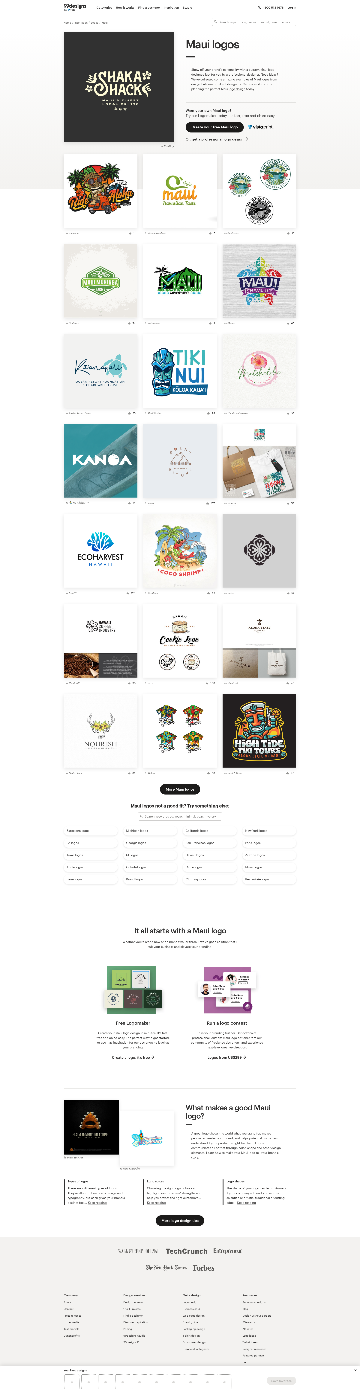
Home (68, 22)
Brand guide (190, 1322)
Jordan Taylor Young (80, 412)
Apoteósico (233, 232)
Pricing (127, 1328)
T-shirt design (191, 1335)
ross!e (151, 502)
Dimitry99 (74, 682)
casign (231, 592)
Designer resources (254, 1348)
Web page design (194, 1315)
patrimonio (154, 322)
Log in (291, 7)
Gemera (232, 502)
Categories (104, 7)
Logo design (190, 1302)
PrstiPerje (169, 146)
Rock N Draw (155, 412)
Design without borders (256, 1315)
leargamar (74, 232)
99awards (248, 1322)
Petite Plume (75, 772)
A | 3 (150, 682)
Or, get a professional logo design (215, 139)
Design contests (133, 1302)
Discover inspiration (135, 1322)
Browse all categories (196, 1348)
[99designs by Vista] (75, 7)
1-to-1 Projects (132, 1308)
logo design (237, 89)
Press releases (72, 1315)
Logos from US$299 (225, 1057)
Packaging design (194, 1328)
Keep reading (97, 1202)
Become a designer (254, 1302)
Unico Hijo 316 (75, 1157)
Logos (95, 22)
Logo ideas (249, 1335)
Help (245, 1362)
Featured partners (253, 1355)
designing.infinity (157, 232)
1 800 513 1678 (273, 7)
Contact (69, 1308)
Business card (191, 1308)
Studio (187, 7)
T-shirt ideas (250, 1342)
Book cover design (194, 1342)
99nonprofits (72, 1335)
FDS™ (72, 592)
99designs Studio (134, 1335)
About (67, 1302)
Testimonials (71, 1328)
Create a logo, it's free (131, 1057)
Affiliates (247, 1328)
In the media (71, 1322)
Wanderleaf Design (238, 412)
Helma (151, 772)
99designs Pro (132, 1342)
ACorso (231, 322)
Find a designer (149, 7)
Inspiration (171, 7)
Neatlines (74, 322)
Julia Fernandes (131, 1168)
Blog (245, 1308)
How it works (125, 7)
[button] (355, 1370)
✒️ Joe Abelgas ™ (79, 502)
